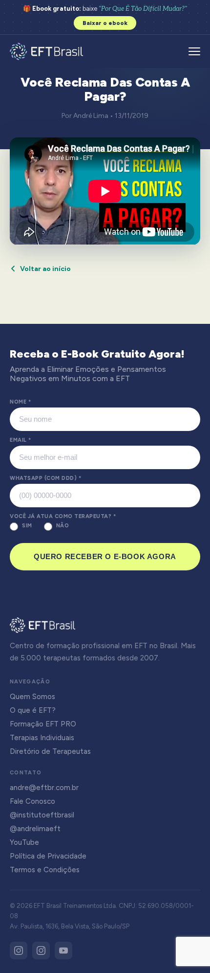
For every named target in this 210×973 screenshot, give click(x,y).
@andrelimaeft (35, 828)
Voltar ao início (45, 269)
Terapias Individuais (42, 737)
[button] (194, 51)
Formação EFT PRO (43, 724)
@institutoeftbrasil (42, 815)
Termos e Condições (45, 869)
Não (62, 525)
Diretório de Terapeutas (50, 751)
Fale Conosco (32, 801)
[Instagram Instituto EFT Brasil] (18, 950)
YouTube (24, 842)
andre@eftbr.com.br (44, 787)
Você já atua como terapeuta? (63, 516)
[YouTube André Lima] (63, 950)
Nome (20, 402)
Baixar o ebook (105, 23)
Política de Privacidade (48, 856)
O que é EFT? (33, 710)
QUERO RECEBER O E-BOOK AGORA (105, 556)
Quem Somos (32, 696)
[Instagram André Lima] (41, 950)
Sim (27, 525)
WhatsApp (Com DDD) (45, 478)
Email (20, 440)
